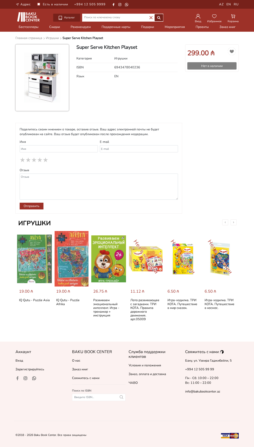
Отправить (31, 206)
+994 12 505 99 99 (199, 369)
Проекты (202, 27)
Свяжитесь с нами (85, 378)
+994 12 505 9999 (90, 4)
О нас (76, 360)
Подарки (147, 27)
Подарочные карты (116, 27)
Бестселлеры (28, 27)
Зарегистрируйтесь (29, 369)
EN (228, 4)
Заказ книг (227, 27)
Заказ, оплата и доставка (147, 374)
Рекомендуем (81, 27)
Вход (19, 360)
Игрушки (34, 223)
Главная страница (29, 38)
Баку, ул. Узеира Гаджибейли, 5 (208, 360)
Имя (23, 142)
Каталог (69, 17)
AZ (221, 4)
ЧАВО (133, 383)
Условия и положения (145, 365)
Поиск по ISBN (81, 391)
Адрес (25, 4)
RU (236, 4)
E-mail (104, 142)
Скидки (54, 27)
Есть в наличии (56, 4)
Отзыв (24, 170)
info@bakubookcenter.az (202, 391)
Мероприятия (175, 27)
